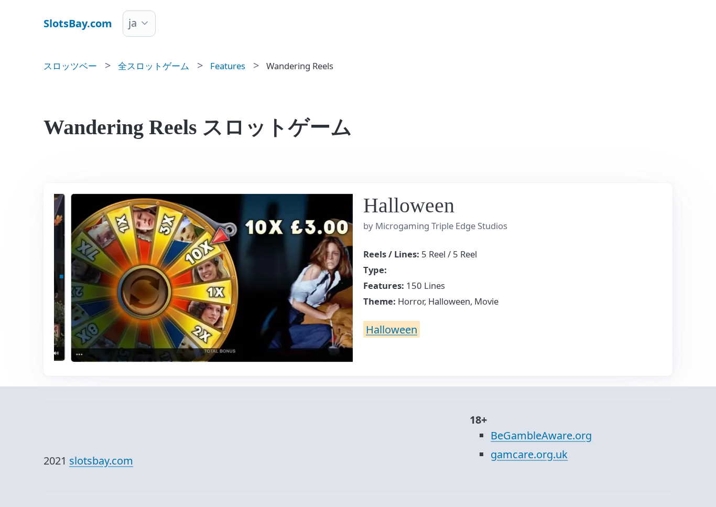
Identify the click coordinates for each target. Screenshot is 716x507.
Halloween (391, 329)
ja (132, 23)
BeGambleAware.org (541, 435)
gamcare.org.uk (529, 454)
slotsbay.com (101, 461)
